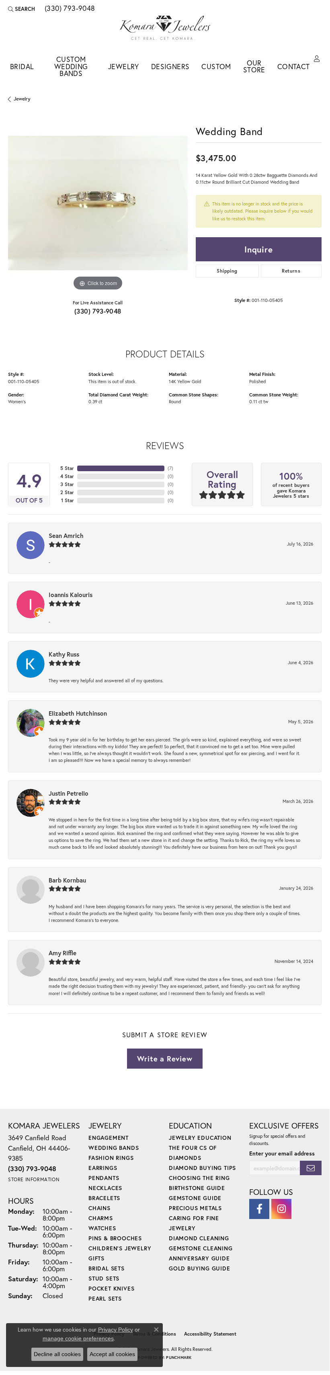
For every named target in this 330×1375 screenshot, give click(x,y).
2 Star (67, 492)
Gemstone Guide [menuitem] (195, 1198)
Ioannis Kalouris (70, 595)
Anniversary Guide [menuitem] (199, 1258)
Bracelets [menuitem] (104, 1198)
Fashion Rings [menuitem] (110, 1158)
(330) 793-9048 (97, 311)
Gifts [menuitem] (96, 1258)
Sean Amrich (66, 536)
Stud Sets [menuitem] (103, 1278)
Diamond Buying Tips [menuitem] (202, 1168)
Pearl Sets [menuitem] (105, 1298)
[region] (98, 203)
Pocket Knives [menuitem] (111, 1288)
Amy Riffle (62, 953)
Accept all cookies (112, 1354)
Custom (216, 66)
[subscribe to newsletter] (311, 1168)
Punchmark (178, 1357)
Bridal (22, 66)
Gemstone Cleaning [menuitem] (201, 1248)
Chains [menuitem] (99, 1208)
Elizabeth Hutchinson (78, 713)
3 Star (67, 484)
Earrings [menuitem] (102, 1168)
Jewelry (123, 66)
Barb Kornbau (67, 880)
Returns (291, 271)
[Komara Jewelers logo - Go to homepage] (165, 28)
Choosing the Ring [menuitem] (199, 1178)
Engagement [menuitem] (108, 1137)
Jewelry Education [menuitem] (200, 1137)
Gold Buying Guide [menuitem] (199, 1268)
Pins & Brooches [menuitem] (115, 1238)
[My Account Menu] (317, 59)
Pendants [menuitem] (103, 1178)
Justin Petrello (68, 793)
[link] (69, 9)
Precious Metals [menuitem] (195, 1208)
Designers (170, 66)
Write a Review (164, 1058)
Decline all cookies (57, 1354)
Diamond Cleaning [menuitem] (199, 1238)
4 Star (67, 476)
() (170, 468)
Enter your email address (282, 1153)
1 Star (67, 500)
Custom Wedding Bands (71, 66)
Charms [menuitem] (100, 1218)
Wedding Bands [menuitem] (113, 1147)
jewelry (22, 99)
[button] (21, 9)
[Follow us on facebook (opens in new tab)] (259, 1209)
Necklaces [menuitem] (105, 1188)
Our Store (254, 66)
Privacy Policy (115, 1329)
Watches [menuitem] (102, 1228)
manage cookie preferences (78, 1338)
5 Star (67, 468)
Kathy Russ (64, 654)
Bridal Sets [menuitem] (106, 1268)
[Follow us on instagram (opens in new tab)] (281, 1209)
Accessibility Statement (210, 1334)
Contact (293, 66)
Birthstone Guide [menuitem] (197, 1188)
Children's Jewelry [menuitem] (119, 1248)
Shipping (227, 271)
